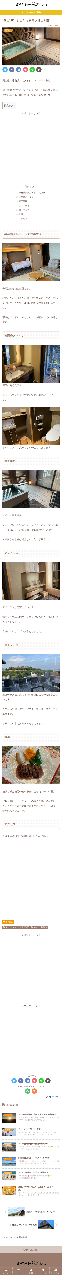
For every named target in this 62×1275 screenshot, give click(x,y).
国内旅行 (9, 922)
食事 (21, 214)
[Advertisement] (31, 147)
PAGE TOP (32, 1250)
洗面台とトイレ (26, 197)
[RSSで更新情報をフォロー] (34, 1091)
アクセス (23, 218)
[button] (55, 649)
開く (12, 105)
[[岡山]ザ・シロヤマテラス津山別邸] (18, 69)
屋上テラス (24, 210)
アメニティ (24, 205)
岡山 (45, 927)
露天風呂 (23, 201)
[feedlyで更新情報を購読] (27, 1091)
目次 (27, 186)
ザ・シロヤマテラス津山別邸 (17, 927)
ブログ (36, 927)
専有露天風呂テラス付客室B (32, 192)
